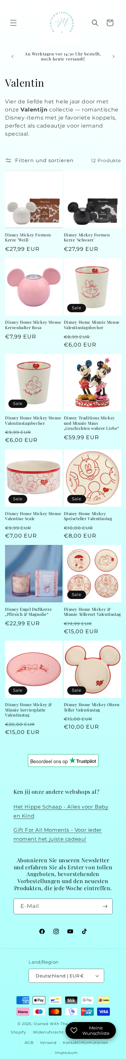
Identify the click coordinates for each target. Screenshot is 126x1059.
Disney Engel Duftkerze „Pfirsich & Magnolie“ (28, 612)
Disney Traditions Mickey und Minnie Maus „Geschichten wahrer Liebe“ (92, 423)
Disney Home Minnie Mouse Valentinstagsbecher (92, 325)
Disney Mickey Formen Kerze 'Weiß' (28, 237)
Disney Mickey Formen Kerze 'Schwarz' (87, 237)
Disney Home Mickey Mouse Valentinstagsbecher (33, 420)
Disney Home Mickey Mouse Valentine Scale (33, 516)
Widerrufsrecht (48, 1032)
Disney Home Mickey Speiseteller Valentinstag (88, 516)
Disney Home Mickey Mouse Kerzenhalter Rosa (33, 325)
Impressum (66, 1052)
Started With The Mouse (58, 1023)
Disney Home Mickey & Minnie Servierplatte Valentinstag (28, 710)
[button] (13, 22)
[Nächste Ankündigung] (113, 56)
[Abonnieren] (104, 906)
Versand (48, 1042)
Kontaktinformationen (85, 1042)
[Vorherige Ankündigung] (12, 56)
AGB (29, 1042)
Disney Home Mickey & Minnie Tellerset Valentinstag (92, 612)
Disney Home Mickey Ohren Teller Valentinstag (92, 707)
